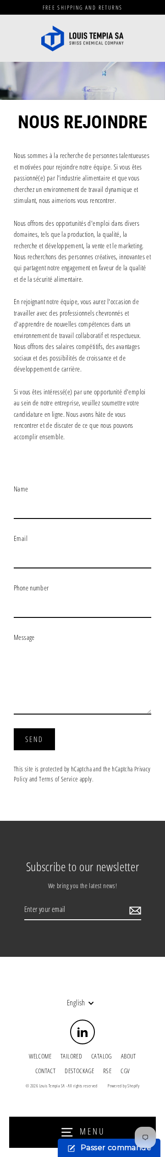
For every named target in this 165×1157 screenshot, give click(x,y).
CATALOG (101, 1056)
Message (24, 637)
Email (21, 538)
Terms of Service (58, 779)
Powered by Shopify (123, 1086)
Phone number (31, 587)
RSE (107, 1070)
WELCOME (40, 1056)
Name (21, 488)
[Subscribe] (133, 910)
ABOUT (128, 1056)
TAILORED (71, 1056)
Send (34, 739)
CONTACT (45, 1070)
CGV (125, 1070)
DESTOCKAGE (79, 1070)
